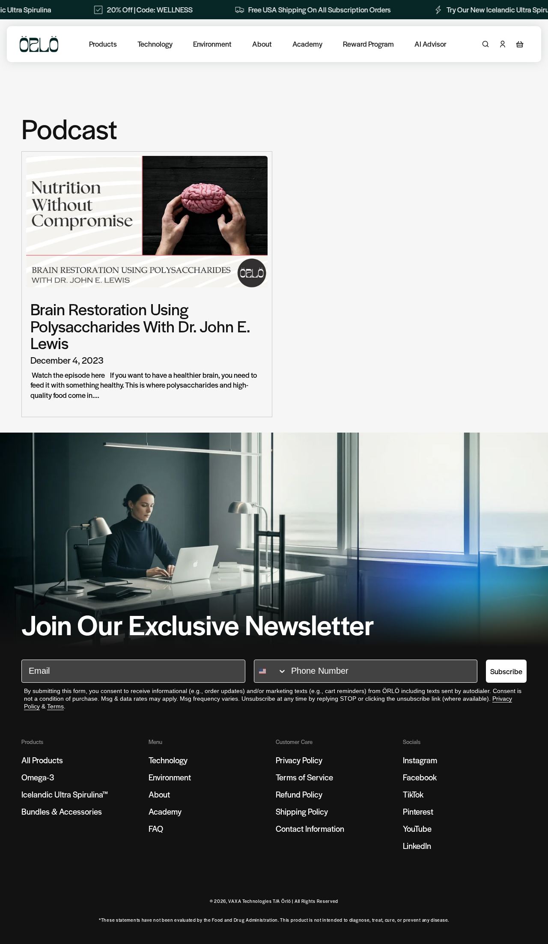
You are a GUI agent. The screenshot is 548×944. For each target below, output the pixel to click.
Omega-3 (37, 777)
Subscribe (506, 671)
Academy (307, 44)
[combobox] (270, 671)
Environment (212, 44)
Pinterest (418, 811)
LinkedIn (417, 845)
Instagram (420, 760)
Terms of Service (304, 777)
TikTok (413, 794)
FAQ (156, 828)
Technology (155, 44)
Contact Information (310, 828)
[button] (519, 44)
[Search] (485, 44)
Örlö (286, 901)
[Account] (502, 44)
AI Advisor (430, 44)
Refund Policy (299, 794)
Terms (55, 706)
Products (103, 44)
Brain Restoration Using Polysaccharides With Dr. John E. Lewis (140, 325)
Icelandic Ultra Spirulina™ (64, 794)
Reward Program (368, 44)
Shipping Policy (302, 811)
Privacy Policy (299, 760)
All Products (42, 760)
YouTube (417, 828)
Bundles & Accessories (61, 811)
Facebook (420, 777)
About (262, 44)
